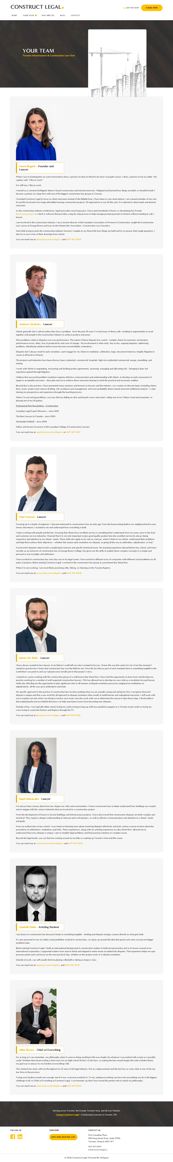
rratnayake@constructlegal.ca (50, 843)
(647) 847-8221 (73, 432)
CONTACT (75, 15)
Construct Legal (79, 1157)
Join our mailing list (63, 1137)
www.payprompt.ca (26, 214)
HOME (14, 15)
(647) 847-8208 (74, 573)
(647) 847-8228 (73, 715)
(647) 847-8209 (132, 8)
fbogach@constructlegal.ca (49, 239)
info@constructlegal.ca (97, 1150)
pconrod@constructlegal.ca (49, 573)
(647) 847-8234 (74, 1086)
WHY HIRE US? (47, 15)
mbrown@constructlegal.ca (49, 1086)
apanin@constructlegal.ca (48, 965)
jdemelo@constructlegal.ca (48, 715)
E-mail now (152, 8)
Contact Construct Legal (67, 1114)
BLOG (62, 15)
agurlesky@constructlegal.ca (49, 432)
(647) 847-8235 (75, 843)
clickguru (104, 1157)
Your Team (28, 15)
